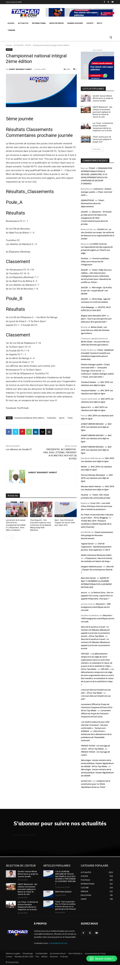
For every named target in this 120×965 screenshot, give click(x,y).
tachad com (86, 781)
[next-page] (12, 537)
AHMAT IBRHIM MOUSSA (92, 424)
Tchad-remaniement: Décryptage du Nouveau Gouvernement (97, 535)
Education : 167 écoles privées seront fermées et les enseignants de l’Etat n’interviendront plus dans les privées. (96, 217)
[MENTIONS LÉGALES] (48, 894)
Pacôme (84, 258)
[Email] (42, 432)
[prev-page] (8, 537)
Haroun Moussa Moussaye (93, 475)
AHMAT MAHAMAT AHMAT (20, 69)
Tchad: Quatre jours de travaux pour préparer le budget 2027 (102, 139)
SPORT (28, 45)
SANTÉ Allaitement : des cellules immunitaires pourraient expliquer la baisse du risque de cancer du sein (102, 112)
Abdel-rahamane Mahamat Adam (96, 555)
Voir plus (96, 149)
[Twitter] (108, 2)
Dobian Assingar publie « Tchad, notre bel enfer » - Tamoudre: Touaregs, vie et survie (95, 367)
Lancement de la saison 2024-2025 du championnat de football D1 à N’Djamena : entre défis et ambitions (15, 525)
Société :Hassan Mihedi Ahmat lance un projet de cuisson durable (103, 98)
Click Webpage (87, 307)
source (84, 592)
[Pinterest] (22, 432)
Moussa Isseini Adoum (91, 486)
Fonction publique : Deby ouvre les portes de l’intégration (95, 261)
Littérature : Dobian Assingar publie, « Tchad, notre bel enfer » (96, 192)
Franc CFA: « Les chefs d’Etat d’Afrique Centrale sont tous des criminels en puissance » (96, 506)
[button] (110, 37)
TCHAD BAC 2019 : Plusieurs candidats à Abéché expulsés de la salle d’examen (96, 523)
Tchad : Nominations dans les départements (92, 203)
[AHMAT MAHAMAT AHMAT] (17, 476)
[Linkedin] (36, 432)
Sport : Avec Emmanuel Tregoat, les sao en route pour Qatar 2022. (65, 522)
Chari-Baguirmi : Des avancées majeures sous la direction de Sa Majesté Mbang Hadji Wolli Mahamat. (40, 525)
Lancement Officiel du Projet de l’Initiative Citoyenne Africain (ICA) (95, 713)
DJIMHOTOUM (87, 200)
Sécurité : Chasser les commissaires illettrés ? (97, 569)
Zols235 (84, 211)
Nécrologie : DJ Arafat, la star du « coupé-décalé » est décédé (96, 290)
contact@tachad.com (58, 943)
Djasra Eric (86, 407)
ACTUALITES (19, 45)
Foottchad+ (51, 418)
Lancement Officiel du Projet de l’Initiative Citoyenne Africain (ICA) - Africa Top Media (97, 707)
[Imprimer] (49, 432)
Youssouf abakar (88, 382)
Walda (84, 466)
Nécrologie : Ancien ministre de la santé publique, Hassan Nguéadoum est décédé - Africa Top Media (97, 763)
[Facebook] (104, 2)
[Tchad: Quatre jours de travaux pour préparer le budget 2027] (86, 139)
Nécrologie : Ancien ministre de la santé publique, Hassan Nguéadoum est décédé (97, 772)
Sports (61, 418)
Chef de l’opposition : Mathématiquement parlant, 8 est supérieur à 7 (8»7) (96, 546)
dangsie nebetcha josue (91, 566)
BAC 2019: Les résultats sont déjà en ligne (96, 427)
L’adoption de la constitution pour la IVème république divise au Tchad (95, 784)
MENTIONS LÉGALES (63, 892)
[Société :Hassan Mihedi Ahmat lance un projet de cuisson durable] (86, 98)
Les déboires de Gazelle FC (19, 449)
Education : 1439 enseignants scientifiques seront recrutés (95, 607)
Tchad (69, 418)
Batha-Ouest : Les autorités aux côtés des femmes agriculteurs (95, 330)
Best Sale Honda (88, 578)
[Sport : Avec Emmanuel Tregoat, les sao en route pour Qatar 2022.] (66, 509)
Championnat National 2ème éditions (29, 418)
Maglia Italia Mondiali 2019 (93, 315)
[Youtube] (112, 2)
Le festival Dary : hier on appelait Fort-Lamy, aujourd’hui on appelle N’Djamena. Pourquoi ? (97, 595)
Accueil (9, 45)
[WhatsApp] (29, 432)
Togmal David (87, 543)
